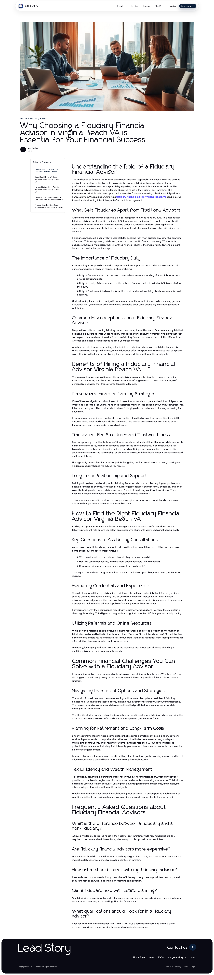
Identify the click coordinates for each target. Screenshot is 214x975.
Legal (193, 966)
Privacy (178, 966)
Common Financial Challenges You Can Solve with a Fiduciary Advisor (49, 198)
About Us (169, 966)
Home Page (139, 957)
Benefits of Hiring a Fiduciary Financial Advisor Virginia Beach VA (48, 179)
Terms (186, 966)
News (151, 957)
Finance (23, 118)
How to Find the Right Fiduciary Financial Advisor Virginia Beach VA (48, 189)
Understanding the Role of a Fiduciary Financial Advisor (46, 170)
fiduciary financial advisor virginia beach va (141, 196)
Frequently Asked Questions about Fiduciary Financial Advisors (49, 206)
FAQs (161, 957)
